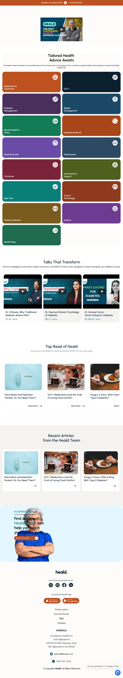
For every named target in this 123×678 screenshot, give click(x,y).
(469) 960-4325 (63, 661)
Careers (61, 623)
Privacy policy (61, 609)
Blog (61, 618)
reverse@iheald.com (63, 654)
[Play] (61, 29)
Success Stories (61, 613)
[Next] (116, 298)
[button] (52, 600)
